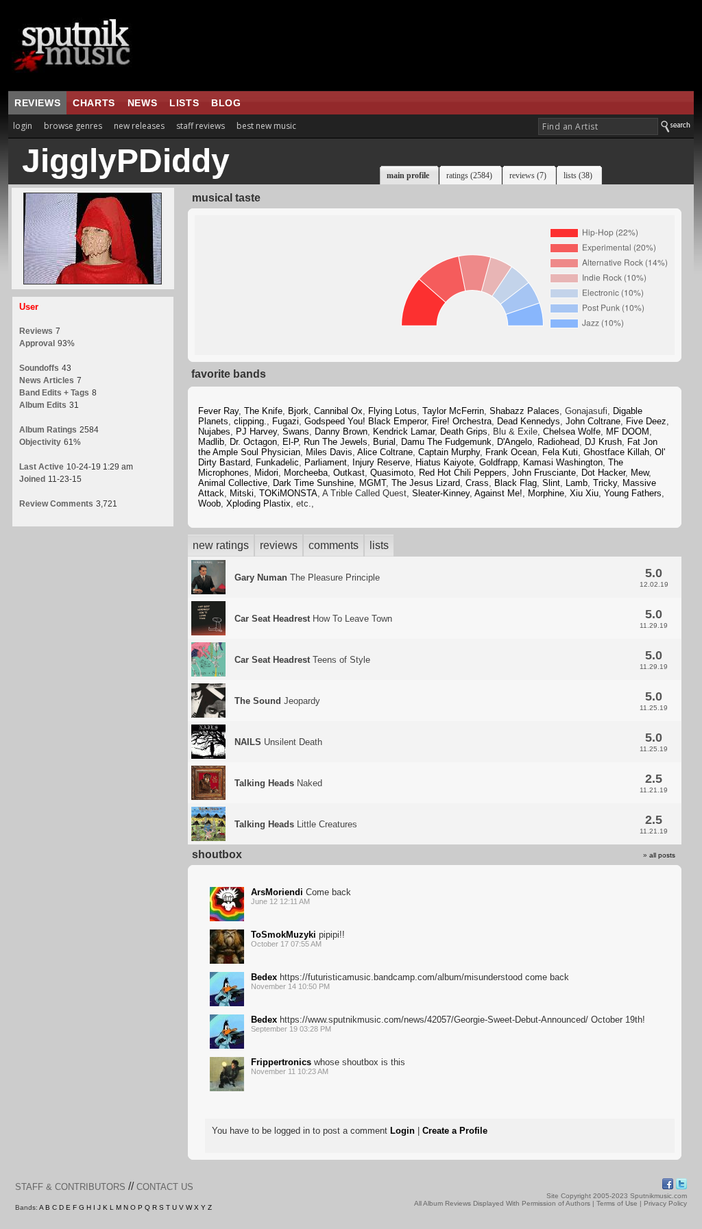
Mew (640, 472)
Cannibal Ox (338, 411)
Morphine (546, 493)
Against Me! (498, 493)
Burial (384, 442)
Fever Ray (218, 411)
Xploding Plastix (258, 503)
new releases (139, 126)
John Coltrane (593, 421)
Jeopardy (277, 701)
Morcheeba (306, 472)
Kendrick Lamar (404, 431)
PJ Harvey (256, 431)
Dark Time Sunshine (313, 483)
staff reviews (200, 126)
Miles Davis (329, 452)
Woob (209, 503)
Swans (295, 431)
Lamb (577, 483)
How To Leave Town (313, 618)
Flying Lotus (392, 411)
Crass (477, 483)
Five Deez (646, 421)
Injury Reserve (381, 462)
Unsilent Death (278, 742)
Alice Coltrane (385, 452)
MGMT (372, 483)
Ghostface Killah (616, 452)
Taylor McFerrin (453, 411)
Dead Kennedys (528, 421)
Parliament (325, 462)
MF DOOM (627, 431)
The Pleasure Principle (307, 577)
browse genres (73, 126)
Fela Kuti (560, 452)
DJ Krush (603, 442)
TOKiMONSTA (288, 493)
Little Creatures (295, 824)
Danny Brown (341, 431)
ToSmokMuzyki (283, 934)
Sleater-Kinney (441, 493)
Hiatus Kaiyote (444, 462)
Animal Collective (232, 483)
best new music (266, 126)
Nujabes (214, 431)
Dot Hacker (603, 472)
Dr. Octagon (253, 442)
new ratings (221, 545)
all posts (662, 855)
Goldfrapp (498, 462)
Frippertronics (281, 1062)
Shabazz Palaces (524, 411)
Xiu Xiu (584, 493)
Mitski (242, 493)
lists (184, 102)
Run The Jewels (335, 442)
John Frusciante (544, 472)
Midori (266, 472)
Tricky (605, 483)
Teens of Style (302, 660)
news (142, 102)
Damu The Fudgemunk (446, 442)
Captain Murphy (449, 452)
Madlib (211, 442)
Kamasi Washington (563, 462)
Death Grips (463, 431)
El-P (290, 442)
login (22, 126)
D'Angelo (514, 442)
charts (94, 102)
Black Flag (515, 483)
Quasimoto (391, 472)
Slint (551, 483)
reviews (37, 102)
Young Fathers (633, 493)
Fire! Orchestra (462, 421)
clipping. (250, 421)
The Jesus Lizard (425, 483)
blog (226, 102)
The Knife (263, 411)
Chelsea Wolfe (572, 431)
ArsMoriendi (277, 892)
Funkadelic (277, 462)
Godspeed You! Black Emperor (365, 421)
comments (333, 545)
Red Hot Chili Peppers (463, 472)
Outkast (349, 472)
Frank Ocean (511, 452)
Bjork (298, 411)
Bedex (264, 977)
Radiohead (558, 442)
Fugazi (285, 421)
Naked (278, 783)
